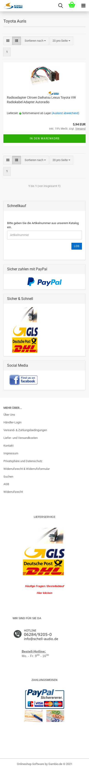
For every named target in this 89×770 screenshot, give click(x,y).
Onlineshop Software (30, 764)
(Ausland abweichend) (65, 113)
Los (76, 246)
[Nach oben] (76, 763)
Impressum (10, 453)
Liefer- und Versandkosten (20, 438)
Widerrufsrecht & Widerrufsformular (26, 469)
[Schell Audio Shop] (11, 5)
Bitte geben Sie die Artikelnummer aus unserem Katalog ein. (43, 225)
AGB (6, 484)
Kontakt (8, 445)
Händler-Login (12, 422)
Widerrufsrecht (13, 492)
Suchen (8, 476)
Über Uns (9, 414)
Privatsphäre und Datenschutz (22, 461)
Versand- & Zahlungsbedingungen (25, 430)
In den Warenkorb (44, 138)
